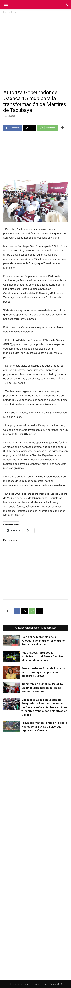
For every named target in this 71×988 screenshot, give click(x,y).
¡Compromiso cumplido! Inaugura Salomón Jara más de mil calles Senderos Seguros (42, 687)
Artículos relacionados (27, 628)
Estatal (14, 12)
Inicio (5, 12)
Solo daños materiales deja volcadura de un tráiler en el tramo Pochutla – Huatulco (43, 640)
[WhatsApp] (32, 611)
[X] (24, 611)
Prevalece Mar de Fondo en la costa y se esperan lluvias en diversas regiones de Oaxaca (44, 726)
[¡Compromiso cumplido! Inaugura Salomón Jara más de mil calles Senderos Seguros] (11, 687)
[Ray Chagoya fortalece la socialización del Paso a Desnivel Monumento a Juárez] (11, 656)
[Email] (39, 611)
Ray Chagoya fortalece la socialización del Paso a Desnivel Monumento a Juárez (42, 656)
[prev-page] (5, 739)
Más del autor (48, 628)
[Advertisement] (35, 53)
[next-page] (11, 739)
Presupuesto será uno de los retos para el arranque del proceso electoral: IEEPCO (43, 672)
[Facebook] (17, 611)
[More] (62, 128)
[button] (5, 4)
